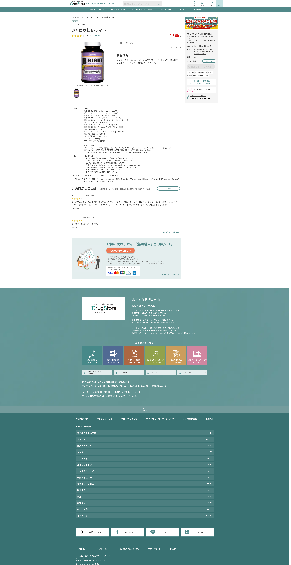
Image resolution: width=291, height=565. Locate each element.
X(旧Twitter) (95, 532)
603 (208, 484)
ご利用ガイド (82, 419)
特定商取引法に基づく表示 (129, 549)
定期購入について (169, 274)
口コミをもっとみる (171, 232)
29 (208, 503)
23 (208, 490)
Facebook (130, 532)
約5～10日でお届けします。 (203, 46)
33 (208, 465)
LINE (165, 532)
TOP (73, 17)
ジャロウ (97, 17)
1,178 (207, 439)
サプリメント (81, 17)
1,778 (207, 516)
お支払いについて (104, 419)
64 (208, 471)
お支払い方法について (198, 95)
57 (208, 496)
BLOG (200, 532)
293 (208, 509)
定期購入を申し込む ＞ (120, 250)
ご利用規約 (81, 549)
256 (208, 445)
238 (208, 477)
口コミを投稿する (168, 188)
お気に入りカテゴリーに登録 (200, 98)
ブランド (89, 17)
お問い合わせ (196, 10)
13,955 (207, 458)
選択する (209, 61)
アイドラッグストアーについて (142, 10)
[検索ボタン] (159, 3)
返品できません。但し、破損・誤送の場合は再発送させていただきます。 (203, 51)
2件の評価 (98, 36)
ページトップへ (144, 410)
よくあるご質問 (165, 10)
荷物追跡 (173, 549)
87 (208, 452)
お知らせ (181, 10)
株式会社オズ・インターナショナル (102, 556)
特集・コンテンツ (129, 419)
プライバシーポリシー (102, 549)
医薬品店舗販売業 (154, 549)
